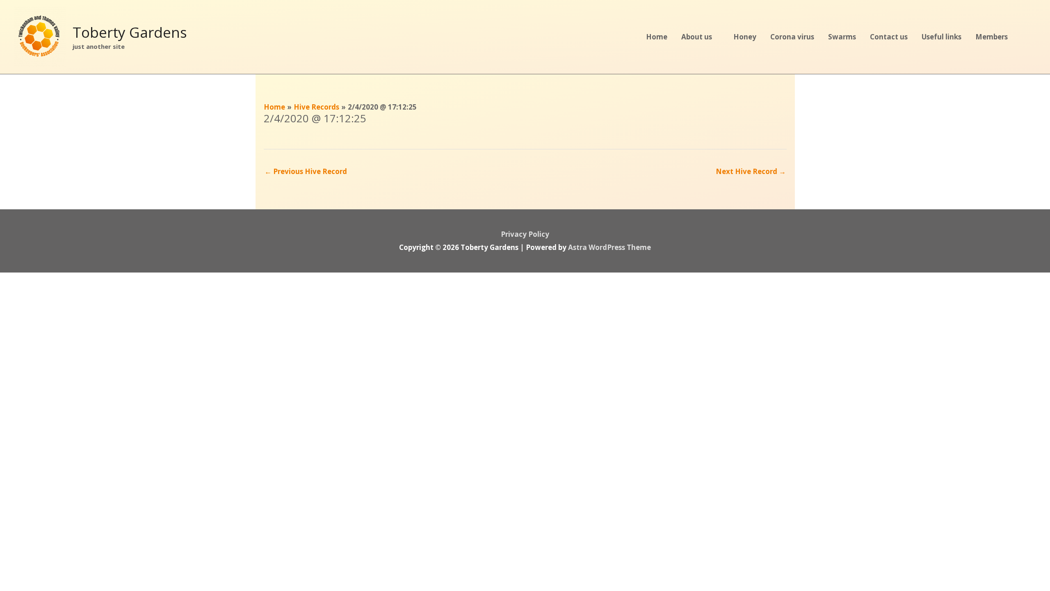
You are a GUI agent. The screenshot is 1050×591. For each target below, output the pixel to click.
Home (656, 36)
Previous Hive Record (306, 171)
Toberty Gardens (130, 32)
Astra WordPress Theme (609, 247)
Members (991, 36)
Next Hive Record (751, 171)
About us (696, 36)
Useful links (941, 36)
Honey (744, 36)
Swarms (842, 36)
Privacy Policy (525, 234)
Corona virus (792, 36)
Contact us (889, 36)
